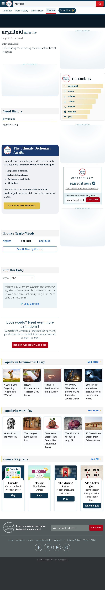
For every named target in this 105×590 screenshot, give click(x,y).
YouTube (57, 547)
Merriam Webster (9, 527)
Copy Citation (31, 303)
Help (11, 540)
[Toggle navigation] (3, 4)
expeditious (80, 183)
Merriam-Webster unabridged (30, 345)
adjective (30, 32)
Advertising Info (44, 540)
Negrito (7, 241)
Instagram (66, 547)
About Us (21, 540)
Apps (31, 540)
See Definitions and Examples (81, 188)
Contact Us (59, 540)
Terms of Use (89, 540)
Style (6, 278)
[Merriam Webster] (82, 172)
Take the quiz (92, 505)
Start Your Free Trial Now (21, 205)
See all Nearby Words (29, 249)
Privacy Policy (74, 540)
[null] (93, 183)
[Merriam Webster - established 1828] (9, 4)
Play (13, 495)
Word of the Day (82, 178)
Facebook (38, 547)
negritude (44, 241)
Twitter (48, 547)
